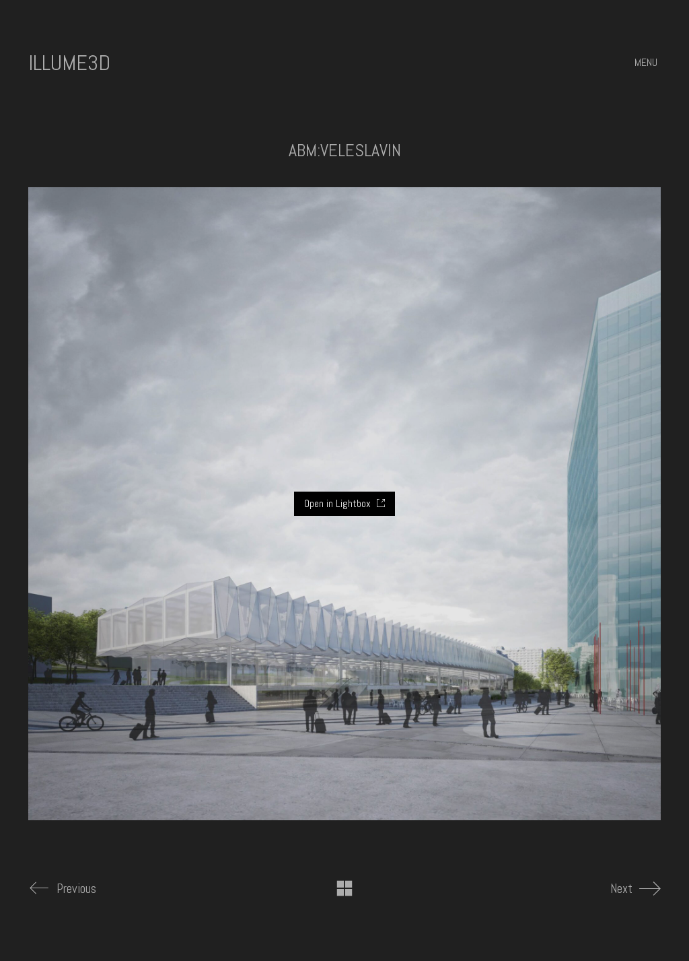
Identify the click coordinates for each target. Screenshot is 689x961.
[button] (647, 62)
